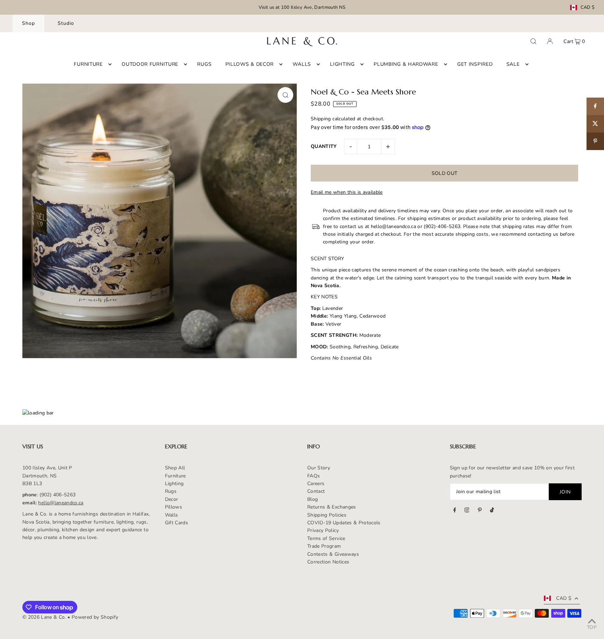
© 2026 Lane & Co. (44, 617)
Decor (171, 499)
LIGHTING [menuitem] (342, 64)
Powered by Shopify (95, 617)
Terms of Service (326, 538)
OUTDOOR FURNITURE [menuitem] (150, 64)
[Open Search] (533, 41)
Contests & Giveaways (333, 554)
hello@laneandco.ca (60, 502)
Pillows (173, 507)
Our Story (318, 467)
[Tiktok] (492, 511)
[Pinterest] (480, 511)
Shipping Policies (326, 515)
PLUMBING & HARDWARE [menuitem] (406, 64)
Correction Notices (328, 562)
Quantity (324, 146)
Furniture (175, 476)
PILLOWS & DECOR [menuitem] (249, 64)
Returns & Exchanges (331, 507)
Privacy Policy (323, 530)
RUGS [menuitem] (204, 64)
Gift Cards (176, 522)
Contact (316, 491)
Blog (312, 499)
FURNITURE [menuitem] (88, 64)
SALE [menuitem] (513, 64)
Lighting (174, 483)
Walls (171, 515)
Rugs (171, 491)
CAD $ (588, 7)
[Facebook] (454, 511)
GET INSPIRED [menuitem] (474, 64)
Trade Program (324, 546)
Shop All (175, 467)
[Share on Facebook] (595, 106)
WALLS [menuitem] (302, 64)
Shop (28, 23)
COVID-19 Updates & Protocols (344, 522)
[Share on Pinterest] (595, 141)
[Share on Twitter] (595, 124)
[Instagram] (467, 511)
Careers (315, 483)
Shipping (321, 118)
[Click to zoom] (285, 95)
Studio (66, 23)
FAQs (313, 476)
